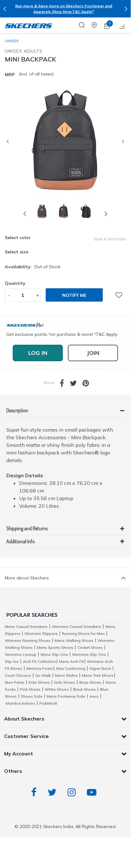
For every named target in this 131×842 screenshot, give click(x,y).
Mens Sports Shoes (55, 647)
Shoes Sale (32, 696)
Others (13, 771)
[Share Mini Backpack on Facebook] (65, 384)
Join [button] (93, 352)
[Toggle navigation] (122, 25)
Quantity (15, 283)
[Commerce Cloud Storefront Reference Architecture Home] (28, 25)
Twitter (54, 792)
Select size (16, 252)
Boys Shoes (90, 682)
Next (126, 9)
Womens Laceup (20, 654)
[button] (7, 142)
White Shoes (57, 689)
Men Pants (14, 682)
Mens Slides (66, 675)
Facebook (35, 792)
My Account (18, 753)
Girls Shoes (64, 682)
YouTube (93, 792)
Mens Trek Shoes (98, 675)
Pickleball (48, 703)
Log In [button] (37, 352)
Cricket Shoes (90, 647)
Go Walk (43, 675)
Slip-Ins (12, 661)
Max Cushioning (70, 668)
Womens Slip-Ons (89, 654)
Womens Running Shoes (27, 640)
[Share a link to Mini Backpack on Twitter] (76, 384)
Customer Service (26, 736)
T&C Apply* (83, 11)
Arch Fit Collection (39, 661)
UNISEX (12, 40)
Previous (5, 9)
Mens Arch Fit (71, 661)
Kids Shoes (39, 682)
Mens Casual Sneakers (26, 626)
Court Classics (18, 675)
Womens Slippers (41, 633)
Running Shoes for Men (83, 633)
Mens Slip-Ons (54, 654)
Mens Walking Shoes (74, 640)
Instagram (73, 792)
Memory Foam (39, 668)
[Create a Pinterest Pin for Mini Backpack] (88, 384)
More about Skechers (27, 578)
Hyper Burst (100, 668)
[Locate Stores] (98, 25)
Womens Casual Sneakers (76, 626)
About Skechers (24, 718)
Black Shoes (84, 689)
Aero (94, 696)
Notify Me (74, 295)
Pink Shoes (30, 689)
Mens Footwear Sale (66, 696)
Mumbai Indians (20, 703)
